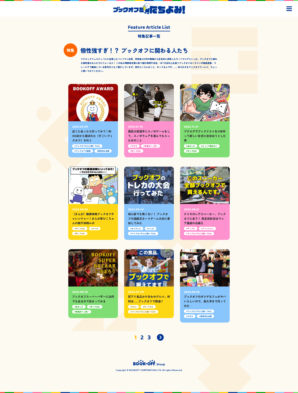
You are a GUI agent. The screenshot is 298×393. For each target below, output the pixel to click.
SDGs (134, 306)
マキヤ (134, 146)
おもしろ (191, 146)
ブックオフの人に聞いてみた (88, 146)
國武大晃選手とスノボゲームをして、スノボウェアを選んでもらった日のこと (149, 135)
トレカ (151, 228)
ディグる (191, 228)
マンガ (95, 228)
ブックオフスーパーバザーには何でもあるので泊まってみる (93, 298)
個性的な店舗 (103, 151)
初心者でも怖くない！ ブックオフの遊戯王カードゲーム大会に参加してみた (149, 218)
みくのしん (136, 228)
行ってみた (136, 151)
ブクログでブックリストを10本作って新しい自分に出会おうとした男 (205, 135)
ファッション (208, 228)
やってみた (192, 151)
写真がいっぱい (151, 146)
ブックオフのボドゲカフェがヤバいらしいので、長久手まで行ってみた (205, 301)
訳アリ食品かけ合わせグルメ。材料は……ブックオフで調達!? (149, 298)
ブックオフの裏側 (83, 151)
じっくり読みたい (209, 146)
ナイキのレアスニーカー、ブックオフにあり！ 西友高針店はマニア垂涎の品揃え (205, 218)
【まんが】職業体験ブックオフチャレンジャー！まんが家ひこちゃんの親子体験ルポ (93, 218)
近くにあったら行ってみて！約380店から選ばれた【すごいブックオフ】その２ (92, 135)
